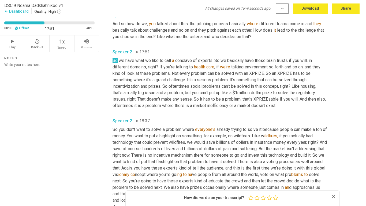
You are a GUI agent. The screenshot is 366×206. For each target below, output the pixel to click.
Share (346, 8)
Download (310, 8)
